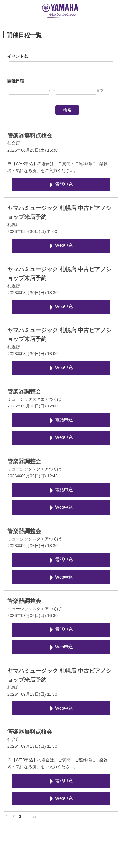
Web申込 (64, 245)
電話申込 (64, 184)
